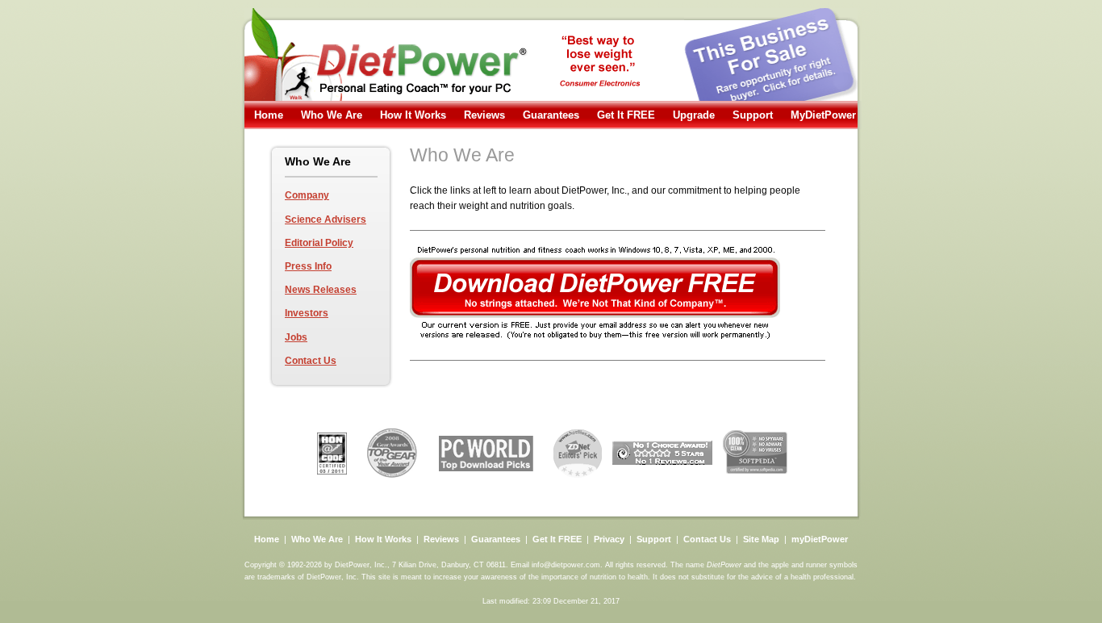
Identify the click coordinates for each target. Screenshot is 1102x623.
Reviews (484, 115)
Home (268, 115)
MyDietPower (823, 115)
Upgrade (694, 115)
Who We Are (331, 115)
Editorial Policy (319, 243)
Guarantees (551, 115)
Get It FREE (626, 115)
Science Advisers (325, 219)
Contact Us (310, 360)
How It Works (413, 115)
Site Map (761, 539)
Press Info (308, 266)
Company (307, 195)
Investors (306, 313)
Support (753, 115)
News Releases (321, 289)
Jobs (296, 337)
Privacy (609, 539)
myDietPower (819, 539)
